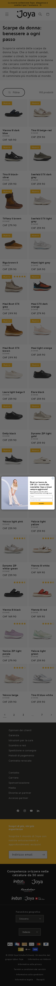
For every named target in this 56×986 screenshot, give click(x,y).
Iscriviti (41, 503)
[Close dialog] (53, 478)
